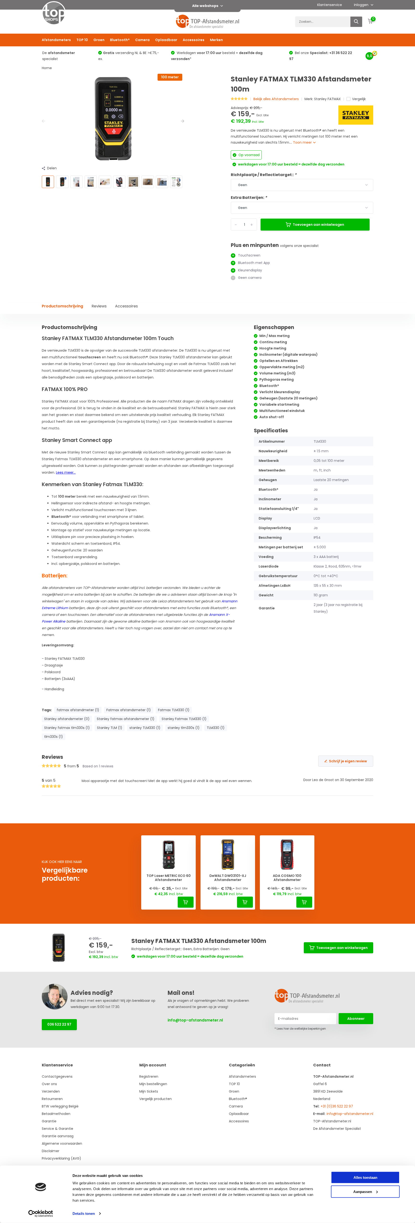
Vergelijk (359, 99)
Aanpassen (362, 1191)
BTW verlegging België (60, 1106)
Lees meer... (66, 472)
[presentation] (43, 121)
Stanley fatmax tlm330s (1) (67, 727)
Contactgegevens (57, 1076)
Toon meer (303, 142)
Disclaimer (50, 1151)
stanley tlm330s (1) (184, 727)
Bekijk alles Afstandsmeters (276, 99)
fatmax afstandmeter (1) (78, 710)
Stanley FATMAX (327, 99)
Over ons (49, 1084)
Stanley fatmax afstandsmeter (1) (125, 718)
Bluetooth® (120, 39)
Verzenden (51, 1091)
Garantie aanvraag (57, 1136)
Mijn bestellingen (153, 1084)
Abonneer (356, 1018)
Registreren (148, 1076)
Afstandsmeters (56, 39)
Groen (98, 39)
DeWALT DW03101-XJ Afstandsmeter (227, 878)
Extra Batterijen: (249, 197)
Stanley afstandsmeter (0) (67, 718)
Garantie (49, 1121)
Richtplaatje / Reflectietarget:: (264, 174)
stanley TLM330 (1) (144, 727)
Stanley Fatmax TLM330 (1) (184, 718)
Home (47, 68)
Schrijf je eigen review (348, 761)
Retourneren (52, 1098)
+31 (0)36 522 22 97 (337, 1106)
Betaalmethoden (56, 1113)
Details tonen (84, 1213)
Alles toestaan (365, 1177)
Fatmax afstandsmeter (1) (128, 710)
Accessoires (193, 39)
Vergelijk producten (155, 1098)
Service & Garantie (57, 1128)
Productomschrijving (62, 306)
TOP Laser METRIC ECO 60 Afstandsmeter (168, 878)
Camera (142, 39)
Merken (216, 39)
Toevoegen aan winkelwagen (318, 224)
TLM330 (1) (216, 727)
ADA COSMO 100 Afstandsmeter (287, 878)
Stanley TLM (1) (109, 727)
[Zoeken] (356, 21)
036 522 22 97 (59, 1024)
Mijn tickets (148, 1091)
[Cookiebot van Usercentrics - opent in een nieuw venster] (41, 1213)
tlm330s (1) (53, 736)
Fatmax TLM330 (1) (173, 710)
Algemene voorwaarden (62, 1143)
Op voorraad (249, 155)
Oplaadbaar (166, 39)
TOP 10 (82, 39)
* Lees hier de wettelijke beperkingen (300, 1029)
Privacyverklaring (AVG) (61, 1158)
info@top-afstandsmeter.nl (195, 1020)
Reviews (99, 306)
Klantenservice (329, 4)
